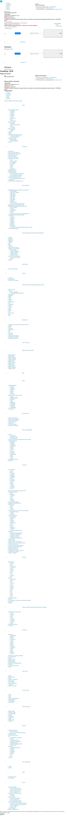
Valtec (10, 308)
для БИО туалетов (12, 776)
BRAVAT (12, 638)
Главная (8, 3)
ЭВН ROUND (13, 196)
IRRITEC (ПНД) (11, 711)
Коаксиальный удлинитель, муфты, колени (17, 490)
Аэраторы (11, 664)
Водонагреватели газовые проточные (16, 204)
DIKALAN (12, 387)
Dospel (12, 164)
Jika (11, 574)
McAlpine (12, 621)
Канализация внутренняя (14, 336)
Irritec (10, 696)
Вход (57, 24)
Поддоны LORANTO (15, 251)
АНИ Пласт (11, 333)
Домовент (13, 168)
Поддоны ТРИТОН (14, 254)
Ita (11, 755)
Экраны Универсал (14, 140)
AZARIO (12, 117)
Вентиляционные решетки (14, 152)
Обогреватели (11, 504)
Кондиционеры (12, 179)
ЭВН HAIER (13, 198)
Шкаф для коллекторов (13, 425)
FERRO (10, 310)
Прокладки (11, 625)
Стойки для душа (12, 656)
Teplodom (12, 495)
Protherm (12, 474)
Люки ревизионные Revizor (16, 175)
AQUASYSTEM (13, 454)
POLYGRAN (13, 405)
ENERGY (12, 446)
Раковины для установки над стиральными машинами (20, 600)
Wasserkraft (11, 239)
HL (9, 331)
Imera (12, 450)
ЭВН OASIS (13, 199)
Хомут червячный (14, 291)
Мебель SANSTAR (12, 357)
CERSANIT (13, 112)
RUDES (12, 448)
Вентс (12, 167)
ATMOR (12, 208)
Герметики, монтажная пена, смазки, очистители (19, 324)
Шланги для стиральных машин (15, 793)
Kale (11, 590)
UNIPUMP (12, 211)
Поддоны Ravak (14, 253)
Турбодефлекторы (12, 171)
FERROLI (12, 221)
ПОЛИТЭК (11, 334)
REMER (10, 296)
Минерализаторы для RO (16, 741)
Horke (12, 401)
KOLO (12, 119)
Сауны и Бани (25, 671)
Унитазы (10, 577)
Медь (23, 372)
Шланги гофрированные (13, 809)
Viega (10, 330)
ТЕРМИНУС (13, 527)
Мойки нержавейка (12, 385)
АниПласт (13, 620)
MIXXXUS (12, 653)
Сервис (7, 8)
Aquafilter (12, 748)
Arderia (12, 484)
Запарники (11, 684)
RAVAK (10, 244)
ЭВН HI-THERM (14, 202)
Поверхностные (14, 436)
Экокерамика (13, 566)
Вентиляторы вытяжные (13, 158)
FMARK (12, 391)
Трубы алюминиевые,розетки (15, 177)
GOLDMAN (13, 129)
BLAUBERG (13, 163)
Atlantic (12, 505)
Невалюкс (13, 480)
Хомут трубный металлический (17, 293)
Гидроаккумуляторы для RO (16, 743)
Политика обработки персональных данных (13, 100)
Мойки (23, 380)
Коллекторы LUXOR (12, 424)
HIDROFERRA (13, 445)
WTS (11, 756)
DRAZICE (12, 223)
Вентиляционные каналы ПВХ (14, 153)
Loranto (12, 568)
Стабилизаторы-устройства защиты (16, 550)
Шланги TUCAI (13, 806)
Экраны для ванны (12, 138)
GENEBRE (10, 295)
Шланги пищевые (12, 808)
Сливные (12, 794)
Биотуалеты (11, 601)
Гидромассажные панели (14, 247)
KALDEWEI (13, 127)
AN (11, 581)
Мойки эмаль (11, 408)
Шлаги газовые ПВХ (15, 799)
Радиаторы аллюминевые (16, 534)
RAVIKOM (12, 494)
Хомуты (10, 290)
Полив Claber (11, 702)
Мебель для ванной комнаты (28, 350)
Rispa (12, 526)
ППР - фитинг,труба (26, 761)
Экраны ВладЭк (14, 139)
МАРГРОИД (13, 522)
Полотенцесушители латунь (16, 530)
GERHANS (13, 389)
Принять (2, 814)
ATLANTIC (13, 217)
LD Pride (10, 306)
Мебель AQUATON (12, 367)
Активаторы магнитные (13, 735)
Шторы (10, 133)
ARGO (12, 519)
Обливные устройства (13, 679)
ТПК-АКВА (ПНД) (12, 713)
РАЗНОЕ (10, 259)
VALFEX (10, 767)
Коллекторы (11, 422)
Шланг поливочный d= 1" (16, 791)
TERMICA (12, 219)
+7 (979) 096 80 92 (52, 6)
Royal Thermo (11, 312)
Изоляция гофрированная (14, 419)
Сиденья (10, 599)
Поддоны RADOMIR (14, 252)
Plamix (10, 697)
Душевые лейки (12, 660)
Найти (60, 33)
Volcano (12, 509)
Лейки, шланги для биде (13, 665)
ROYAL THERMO (14, 161)
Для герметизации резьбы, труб (15, 546)
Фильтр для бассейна (13, 268)
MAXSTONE (13, 404)
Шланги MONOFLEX (14, 805)
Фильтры (24, 725)
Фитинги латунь (12, 289)
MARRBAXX (13, 402)
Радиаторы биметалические (16, 532)
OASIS (12, 212)
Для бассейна (25, 264)
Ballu (11, 506)
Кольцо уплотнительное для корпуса (18, 732)
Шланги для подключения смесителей (18, 803)
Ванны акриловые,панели (14, 109)
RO (9, 736)
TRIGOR (12, 651)
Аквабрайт (13, 751)
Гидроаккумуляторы (13, 440)
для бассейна (11, 778)
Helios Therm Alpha (14, 511)
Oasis (12, 166)
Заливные (13, 795)
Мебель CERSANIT (12, 359)
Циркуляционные (14, 438)
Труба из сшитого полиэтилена (15, 541)
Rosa (11, 596)
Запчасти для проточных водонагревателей (20, 213)
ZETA (10, 315)
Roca (12, 572)
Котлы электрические (13, 491)
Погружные (13, 435)
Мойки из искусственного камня (15, 395)
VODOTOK (13, 444)
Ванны (23, 105)
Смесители (24, 629)
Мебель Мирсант (12, 354)
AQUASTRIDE (11, 301)
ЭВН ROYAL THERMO (15, 192)
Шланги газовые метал (15, 798)
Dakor (12, 481)
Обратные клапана (12, 156)
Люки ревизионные (12, 172)
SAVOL (12, 392)
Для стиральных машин (13, 228)
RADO (12, 390)
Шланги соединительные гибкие (15, 801)
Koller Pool (11, 246)
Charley (12, 513)
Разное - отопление (12, 552)
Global (12, 456)
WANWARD (13, 477)
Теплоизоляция (12, 539)
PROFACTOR (11, 304)
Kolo (11, 576)
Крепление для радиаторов (16, 537)
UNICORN (12, 619)
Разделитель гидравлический (15, 503)
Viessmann (13, 486)
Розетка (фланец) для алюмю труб (18, 178)
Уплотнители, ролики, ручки (14, 256)
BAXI (11, 493)
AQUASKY (12, 453)
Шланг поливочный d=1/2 (16, 788)
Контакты (8, 9)
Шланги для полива (12, 787)
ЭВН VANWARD (14, 191)
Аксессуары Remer (14, 137)
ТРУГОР (12, 529)
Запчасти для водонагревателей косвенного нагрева (21, 227)
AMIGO (10, 694)
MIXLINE (12, 386)
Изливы (10, 658)
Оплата (7, 6)
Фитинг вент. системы (13, 154)
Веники (10, 675)
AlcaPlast (10, 325)
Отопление (24, 464)
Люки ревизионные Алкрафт (16, 174)
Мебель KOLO (11, 361)
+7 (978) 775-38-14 (58, 9)
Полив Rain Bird (12, 700)
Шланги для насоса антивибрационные (19, 804)
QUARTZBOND (13, 407)
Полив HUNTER (12, 699)
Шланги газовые (12, 796)
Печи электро (11, 680)
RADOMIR (12, 111)
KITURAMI (12, 475)
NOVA (10, 326)
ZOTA (12, 496)
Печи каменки (11, 682)
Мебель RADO (11, 356)
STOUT (10, 300)
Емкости (24, 273)
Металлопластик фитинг (13, 420)
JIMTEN (10, 718)
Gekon (12, 508)
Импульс (10, 714)
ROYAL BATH (13, 121)
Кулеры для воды (12, 733)
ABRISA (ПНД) (11, 719)
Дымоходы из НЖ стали (13, 547)
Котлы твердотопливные (14, 501)
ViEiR (10, 298)
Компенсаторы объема (13, 549)
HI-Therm (12, 485)
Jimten (12, 615)
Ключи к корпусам (14, 731)
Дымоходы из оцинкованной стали (16, 180)
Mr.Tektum (13, 514)
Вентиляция (24, 146)
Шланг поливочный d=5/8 (16, 789)
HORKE (12, 216)
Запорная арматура (13, 597)
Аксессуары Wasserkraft (15, 135)
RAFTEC (10, 305)
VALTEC (10, 766)
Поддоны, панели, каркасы (14, 248)
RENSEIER (12, 443)
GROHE (12, 644)
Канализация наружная (13, 338)
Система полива (25, 690)
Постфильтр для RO (15, 740)
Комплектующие (12, 540)
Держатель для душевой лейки (15, 663)
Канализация (24, 319)
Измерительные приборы (14, 551)
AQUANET (13, 114)
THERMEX (12, 473)
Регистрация (59, 26)
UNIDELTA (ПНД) (12, 712)
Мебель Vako (11, 363)
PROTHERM (13, 226)
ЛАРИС (12, 525)
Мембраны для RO (14, 742)
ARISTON (12, 218)
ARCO (10, 309)
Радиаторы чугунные (15, 536)
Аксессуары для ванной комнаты (15, 134)
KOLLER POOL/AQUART (15, 124)
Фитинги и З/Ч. (14, 745)
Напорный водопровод (13, 459)
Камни (10, 678)
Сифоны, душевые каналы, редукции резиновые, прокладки (34, 607)
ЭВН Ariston (13, 194)
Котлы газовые (11, 469)
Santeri (12, 570)
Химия (23, 772)
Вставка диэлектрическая (16, 800)
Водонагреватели (25, 185)
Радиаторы (11, 531)
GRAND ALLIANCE (14, 397)
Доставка (8, 5)
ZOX (9, 314)
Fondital (12, 488)
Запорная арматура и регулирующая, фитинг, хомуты (33, 284)
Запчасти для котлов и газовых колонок (17, 542)
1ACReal (12, 113)
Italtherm (12, 483)
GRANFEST (13, 399)
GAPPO (12, 645)
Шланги (23, 782)
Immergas (12, 479)
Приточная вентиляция (13, 157)
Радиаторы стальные (15, 535)
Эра (11, 159)
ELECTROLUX (13, 162)
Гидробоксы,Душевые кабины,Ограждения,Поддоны (33, 232)
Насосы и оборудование (27, 429)
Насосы (10, 434)
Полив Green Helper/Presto (14, 698)
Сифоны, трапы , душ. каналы (15, 611)
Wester (12, 455)
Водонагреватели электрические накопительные (19, 189)
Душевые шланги (12, 661)
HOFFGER (12, 394)
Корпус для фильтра (13, 730)
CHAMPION (13, 646)
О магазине (8, 4)
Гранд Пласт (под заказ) (13, 280)
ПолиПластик (11, 717)
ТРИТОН (12, 116)
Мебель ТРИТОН (12, 364)
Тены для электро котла (13, 544)
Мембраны (13, 441)
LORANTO (12, 123)
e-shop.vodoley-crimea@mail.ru (10, 26)
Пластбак (10, 277)
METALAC (12, 224)
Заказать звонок (8, 28)
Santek (12, 569)
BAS (9, 243)
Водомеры (11, 460)
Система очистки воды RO (16, 737)
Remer (12, 613)
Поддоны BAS (13, 249)
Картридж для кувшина (15, 747)
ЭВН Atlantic (13, 193)
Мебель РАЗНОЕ (12, 368)
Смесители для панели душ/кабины (16, 655)
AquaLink (10, 299)
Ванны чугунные (12, 128)
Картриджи (11, 746)
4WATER (12, 449)
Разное (10, 142)
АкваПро (12, 752)
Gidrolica (10, 328)
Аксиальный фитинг (13, 421)
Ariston (12, 470)
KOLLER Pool (13, 118)
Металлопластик (25, 413)
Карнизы (10, 132)
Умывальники (11, 561)
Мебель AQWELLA (12, 362)
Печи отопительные (13, 683)
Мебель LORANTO (12, 358)
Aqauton (12, 563)
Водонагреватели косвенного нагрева (16, 214)
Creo (11, 564)
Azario (12, 565)
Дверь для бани (12, 677)
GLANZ (12, 396)
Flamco (12, 458)
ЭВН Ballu (12, 201)
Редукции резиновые (13, 624)
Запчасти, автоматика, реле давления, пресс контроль (20, 439)
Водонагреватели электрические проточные (18, 206)
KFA (9, 311)
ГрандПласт (11, 716)
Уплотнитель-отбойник (15, 257)
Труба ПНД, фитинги (26, 706)
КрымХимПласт (12, 279)
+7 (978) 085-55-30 (49, 8)
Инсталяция (13, 579)
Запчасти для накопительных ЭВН (18, 203)
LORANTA (10, 241)
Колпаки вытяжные (12, 169)
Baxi (11, 472)
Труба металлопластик (13, 417)
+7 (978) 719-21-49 (15, 24)
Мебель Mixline (12, 366)
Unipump (10, 721)
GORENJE (12, 222)
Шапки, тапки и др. (12, 685)
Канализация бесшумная (14, 335)
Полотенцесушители (13, 515)
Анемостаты (11, 151)
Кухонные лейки (12, 659)
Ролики (12, 258)
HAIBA (12, 649)
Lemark (12, 641)
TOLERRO (12, 406)
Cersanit (12, 575)
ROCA (12, 125)
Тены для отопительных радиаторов (16, 545)
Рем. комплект (11, 294)
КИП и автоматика (26, 342)
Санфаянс (24, 557)
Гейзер (12, 753)
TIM (9, 303)
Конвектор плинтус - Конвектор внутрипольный (18, 510)
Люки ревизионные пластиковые (17, 173)
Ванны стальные (12, 122)
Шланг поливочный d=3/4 (16, 790)
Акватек (12, 750)
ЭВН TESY (13, 197)
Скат (12, 498)
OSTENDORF (11, 329)
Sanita (12, 571)
